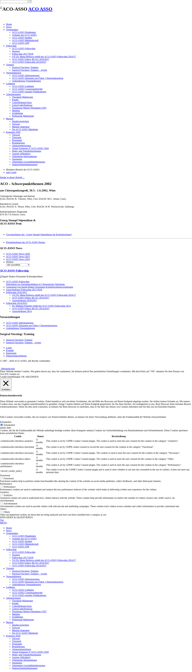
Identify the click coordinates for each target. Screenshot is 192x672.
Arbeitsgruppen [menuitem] (13, 598)
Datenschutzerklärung (16, 356)
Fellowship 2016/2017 (16, 292)
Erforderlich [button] (5, 422)
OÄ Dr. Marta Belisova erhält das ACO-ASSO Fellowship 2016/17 (44, 56)
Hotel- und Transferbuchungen (26, 151)
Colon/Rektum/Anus (22, 102)
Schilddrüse (17, 113)
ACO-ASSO (14, 270)
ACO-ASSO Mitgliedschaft (25, 40)
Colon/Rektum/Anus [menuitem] (22, 606)
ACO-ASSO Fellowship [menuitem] (23, 552)
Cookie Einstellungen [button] (10, 376)
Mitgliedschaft (7, 368)
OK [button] (23, 376)
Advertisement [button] (7, 500)
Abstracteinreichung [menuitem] (21, 649)
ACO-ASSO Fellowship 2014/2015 (29, 62)
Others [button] (3, 509)
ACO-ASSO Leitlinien (23, 86)
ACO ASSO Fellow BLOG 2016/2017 (30, 59)
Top (2, 520)
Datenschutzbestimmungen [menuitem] (25, 668)
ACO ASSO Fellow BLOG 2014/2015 (30, 308)
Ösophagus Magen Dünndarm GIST (29, 108)
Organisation (12, 29)
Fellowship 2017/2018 (22, 54)
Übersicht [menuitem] (16, 641)
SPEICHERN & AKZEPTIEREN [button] (16, 517)
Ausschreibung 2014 (22, 311)
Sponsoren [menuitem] (17, 663)
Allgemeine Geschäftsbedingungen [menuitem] (28, 665)
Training (10, 64)
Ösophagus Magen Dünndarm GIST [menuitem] (29, 611)
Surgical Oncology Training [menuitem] (25, 571)
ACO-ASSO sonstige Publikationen (29, 91)
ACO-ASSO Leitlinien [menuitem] (23, 590)
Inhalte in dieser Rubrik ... (12, 177)
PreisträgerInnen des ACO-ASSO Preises (25, 242)
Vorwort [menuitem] (16, 627)
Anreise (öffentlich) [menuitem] (21, 657)
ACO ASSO (40, 9)
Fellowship (11, 46)
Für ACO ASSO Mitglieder (25, 129)
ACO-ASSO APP (20, 43)
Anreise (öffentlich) (21, 153)
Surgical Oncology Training (25, 67)
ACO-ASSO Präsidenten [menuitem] (24, 536)
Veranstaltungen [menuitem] (13, 576)
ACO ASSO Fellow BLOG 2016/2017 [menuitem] (30, 563)
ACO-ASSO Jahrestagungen (25, 75)
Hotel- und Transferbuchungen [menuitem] (26, 654)
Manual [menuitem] (9, 622)
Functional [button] (5, 475)
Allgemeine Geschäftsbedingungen (28, 162)
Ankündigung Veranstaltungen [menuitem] (26, 584)
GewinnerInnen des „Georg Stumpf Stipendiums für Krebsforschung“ (39, 234)
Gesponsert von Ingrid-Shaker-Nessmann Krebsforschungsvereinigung (39, 287)
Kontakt (10, 350)
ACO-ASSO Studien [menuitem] (22, 541)
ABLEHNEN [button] (32, 376)
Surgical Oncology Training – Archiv (29, 70)
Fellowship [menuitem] (11, 549)
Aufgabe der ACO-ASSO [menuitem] (24, 538)
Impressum (11, 353)
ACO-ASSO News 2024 (18, 259)
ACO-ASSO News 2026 (18, 254)
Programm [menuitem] (17, 644)
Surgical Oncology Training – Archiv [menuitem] (29, 573)
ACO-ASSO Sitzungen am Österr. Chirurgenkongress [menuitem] (37, 582)
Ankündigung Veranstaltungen (26, 81)
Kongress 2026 (13, 132)
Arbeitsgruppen (13, 94)
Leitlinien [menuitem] (10, 587)
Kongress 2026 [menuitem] (13, 636)
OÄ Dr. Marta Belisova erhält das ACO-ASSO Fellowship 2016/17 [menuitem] (44, 560)
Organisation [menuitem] (12, 533)
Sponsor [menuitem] (16, 555)
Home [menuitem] (9, 528)
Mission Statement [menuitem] (20, 630)
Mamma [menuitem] (16, 614)
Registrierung (18, 143)
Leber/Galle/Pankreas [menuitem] (22, 609)
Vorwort (16, 124)
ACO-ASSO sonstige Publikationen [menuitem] (29, 595)
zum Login (11, 172)
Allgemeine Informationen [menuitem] (24, 660)
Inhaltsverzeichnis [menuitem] (20, 625)
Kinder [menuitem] (15, 603)
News (9, 27)
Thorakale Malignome (22, 97)
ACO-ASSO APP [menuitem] (20, 546)
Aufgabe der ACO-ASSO (24, 35)
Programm (17, 140)
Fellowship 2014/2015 (16, 303)
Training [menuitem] (10, 568)
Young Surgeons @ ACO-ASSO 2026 (30, 148)
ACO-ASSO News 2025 (18, 256)
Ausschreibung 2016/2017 (24, 300)
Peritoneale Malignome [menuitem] (23, 619)
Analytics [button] (4, 492)
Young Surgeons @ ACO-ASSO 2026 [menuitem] (30, 652)
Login (9, 347)
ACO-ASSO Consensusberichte (27, 89)
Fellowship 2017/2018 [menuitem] (22, 557)
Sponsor (16, 51)
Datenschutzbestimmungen (25, 164)
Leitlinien (10, 83)
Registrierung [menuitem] (18, 646)
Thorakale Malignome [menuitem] (22, 600)
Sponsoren (17, 159)
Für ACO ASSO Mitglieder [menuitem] (25, 633)
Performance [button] (6, 484)
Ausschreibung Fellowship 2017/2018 (24, 289)
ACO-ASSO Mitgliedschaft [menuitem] (25, 544)
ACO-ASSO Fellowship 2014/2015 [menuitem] (29, 565)
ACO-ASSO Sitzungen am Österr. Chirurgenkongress (37, 78)
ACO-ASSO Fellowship (23, 48)
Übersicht (16, 137)
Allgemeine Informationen (24, 156)
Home (9, 24)
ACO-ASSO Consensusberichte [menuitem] (27, 592)
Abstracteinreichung (21, 145)
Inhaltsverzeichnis (20, 121)
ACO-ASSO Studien (22, 37)
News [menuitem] (9, 530)
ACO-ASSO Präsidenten (24, 32)
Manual (9, 118)
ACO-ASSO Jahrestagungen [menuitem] (25, 579)
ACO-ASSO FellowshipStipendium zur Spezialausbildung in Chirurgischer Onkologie (35, 283)
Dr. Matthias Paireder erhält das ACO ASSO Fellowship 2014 (41, 306)
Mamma (16, 110)
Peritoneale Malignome (23, 116)
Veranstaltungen (13, 73)
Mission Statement (20, 126)
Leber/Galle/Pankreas (22, 105)
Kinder (15, 99)
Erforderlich (9, 425)
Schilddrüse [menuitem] (17, 617)
